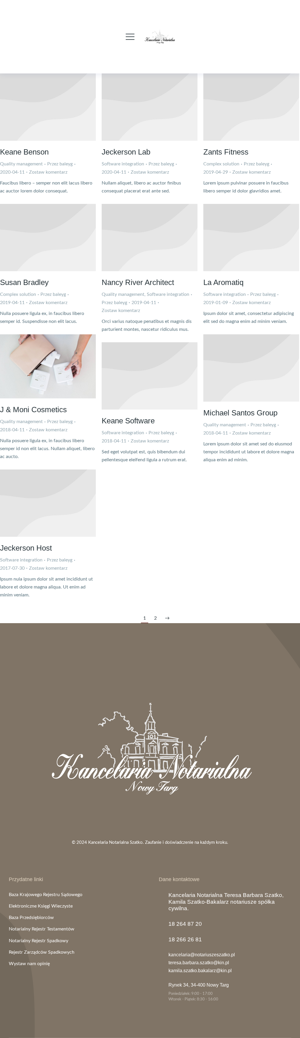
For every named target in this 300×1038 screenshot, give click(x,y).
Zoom (40, 366)
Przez (60, 164)
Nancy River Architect (138, 282)
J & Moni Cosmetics (33, 409)
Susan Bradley (24, 282)
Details (48, 106)
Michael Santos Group (240, 412)
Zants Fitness (225, 151)
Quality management (21, 164)
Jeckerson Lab (126, 151)
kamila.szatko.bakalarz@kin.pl (200, 970)
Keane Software (128, 420)
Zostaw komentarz (48, 172)
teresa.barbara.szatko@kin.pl (198, 962)
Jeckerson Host (26, 548)
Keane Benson (24, 151)
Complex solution (221, 164)
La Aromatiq (223, 282)
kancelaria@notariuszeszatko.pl (201, 954)
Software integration (123, 164)
